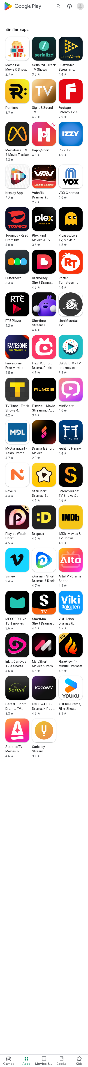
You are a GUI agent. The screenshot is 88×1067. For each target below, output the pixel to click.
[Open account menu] (80, 6)
